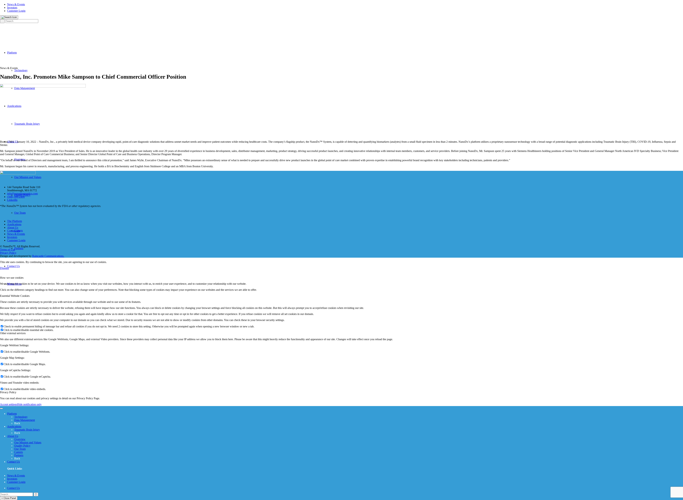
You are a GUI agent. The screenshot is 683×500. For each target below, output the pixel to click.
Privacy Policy (8, 252)
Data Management (24, 420)
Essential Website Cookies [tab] (15, 295)
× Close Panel (8, 498)
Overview (19, 439)
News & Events (16, 4)
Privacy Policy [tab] (8, 392)
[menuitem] (345, 4)
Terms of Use (7, 249)
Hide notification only (29, 404)
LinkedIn (12, 199)
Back (17, 423)
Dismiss (4, 268)
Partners (18, 455)
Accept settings (8, 404)
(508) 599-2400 (16, 196)
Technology (21, 416)
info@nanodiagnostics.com (22, 193)
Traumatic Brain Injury (27, 429)
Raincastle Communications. (48, 255)
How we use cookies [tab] (11, 277)
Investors (12, 7)
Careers (18, 452)
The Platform (14, 221)
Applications (14, 224)
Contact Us (13, 230)
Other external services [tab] (13, 333)
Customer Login (16, 10)
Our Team (20, 448)
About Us (12, 227)
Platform (12, 413)
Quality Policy (22, 445)
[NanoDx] (18, 31)
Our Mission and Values (27, 442)
